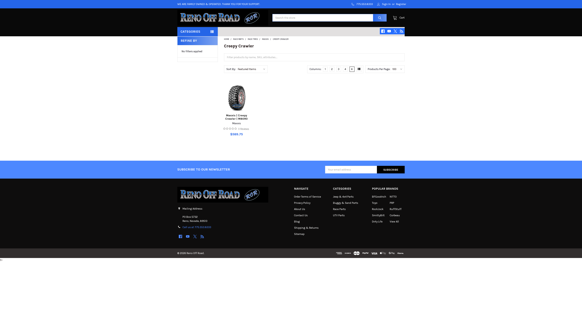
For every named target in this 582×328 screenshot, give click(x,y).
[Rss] (401, 31)
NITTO (393, 196)
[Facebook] (383, 31)
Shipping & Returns (306, 227)
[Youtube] (389, 31)
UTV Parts (339, 215)
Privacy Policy (302, 203)
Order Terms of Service (307, 196)
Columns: (315, 69)
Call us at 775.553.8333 (196, 227)
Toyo (374, 203)
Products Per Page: (379, 69)
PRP (392, 203)
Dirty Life (377, 221)
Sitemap (299, 234)
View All (394, 221)
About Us (299, 209)
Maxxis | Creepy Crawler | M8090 (236, 117)
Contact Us (301, 215)
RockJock (377, 209)
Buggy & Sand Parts (345, 203)
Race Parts (339, 209)
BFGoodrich (379, 196)
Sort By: (231, 69)
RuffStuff (395, 209)
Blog (297, 221)
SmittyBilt (378, 215)
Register (401, 4)
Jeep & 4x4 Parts (343, 196)
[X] (395, 31)
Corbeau (395, 215)
